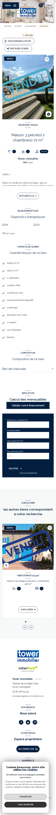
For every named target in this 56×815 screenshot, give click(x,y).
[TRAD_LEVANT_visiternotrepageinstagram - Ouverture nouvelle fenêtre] (35, 722)
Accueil (7, 26)
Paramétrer (25, 796)
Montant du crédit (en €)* (17, 420)
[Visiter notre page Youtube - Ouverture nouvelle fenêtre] (28, 722)
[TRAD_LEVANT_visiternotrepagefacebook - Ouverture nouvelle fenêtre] (21, 722)
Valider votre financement (28, 405)
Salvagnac (31, 26)
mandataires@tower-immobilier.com (28, 696)
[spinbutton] (28, 456)
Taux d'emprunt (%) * (15, 451)
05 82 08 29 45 (20, 691)
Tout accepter (25, 804)
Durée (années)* (13, 430)
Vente (19, 26)
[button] (31, 627)
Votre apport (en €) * (15, 441)
